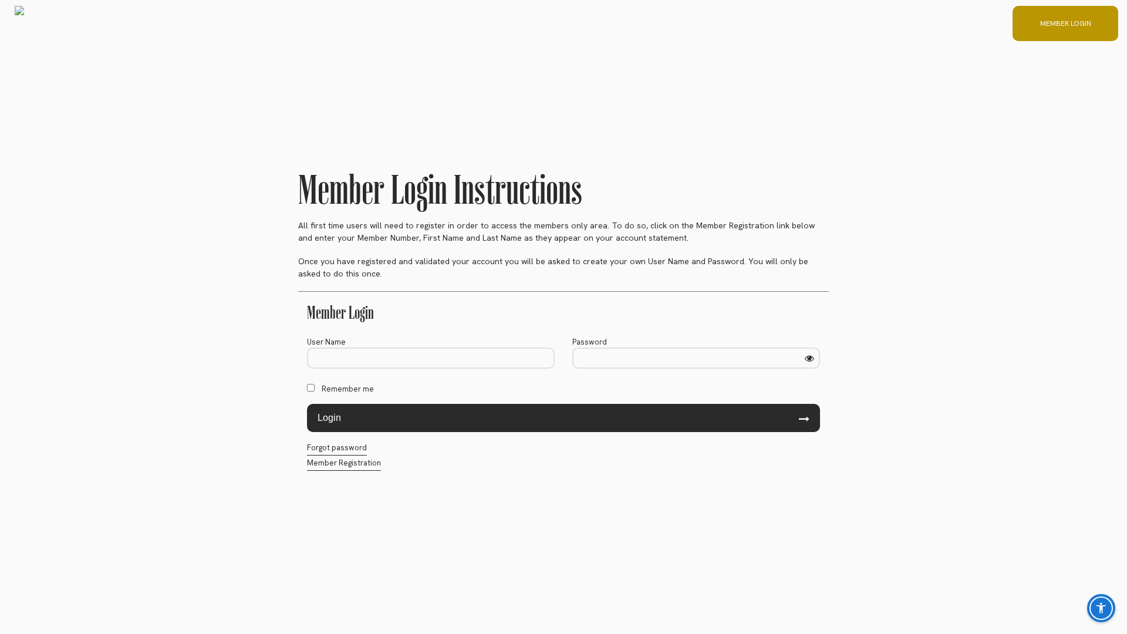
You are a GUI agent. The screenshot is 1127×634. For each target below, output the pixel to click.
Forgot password (337, 448)
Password (589, 342)
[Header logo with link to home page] (19, 23)
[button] (1059, 23)
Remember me (348, 389)
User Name (326, 342)
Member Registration (344, 463)
